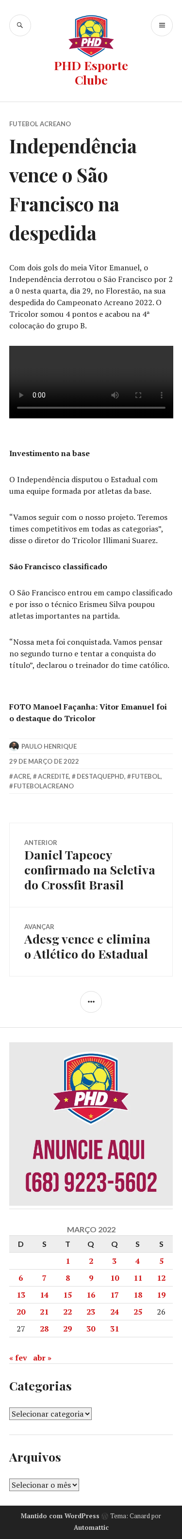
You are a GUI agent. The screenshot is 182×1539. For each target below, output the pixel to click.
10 (114, 1278)
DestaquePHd (100, 776)
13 (21, 1294)
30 (90, 1328)
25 (137, 1311)
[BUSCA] (20, 25)
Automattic (91, 1527)
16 (90, 1294)
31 (114, 1328)
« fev (18, 1357)
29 (67, 1328)
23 (90, 1311)
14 (44, 1294)
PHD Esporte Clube (91, 72)
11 (137, 1278)
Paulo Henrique (49, 746)
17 (114, 1294)
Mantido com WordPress (60, 1515)
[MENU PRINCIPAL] (162, 25)
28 (44, 1328)
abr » (42, 1357)
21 (44, 1311)
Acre (22, 776)
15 (67, 1294)
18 (137, 1294)
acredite (53, 776)
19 (161, 1294)
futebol (146, 776)
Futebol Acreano (40, 124)
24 (114, 1311)
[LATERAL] (91, 1002)
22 (67, 1311)
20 (21, 1311)
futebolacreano (44, 786)
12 (161, 1278)
